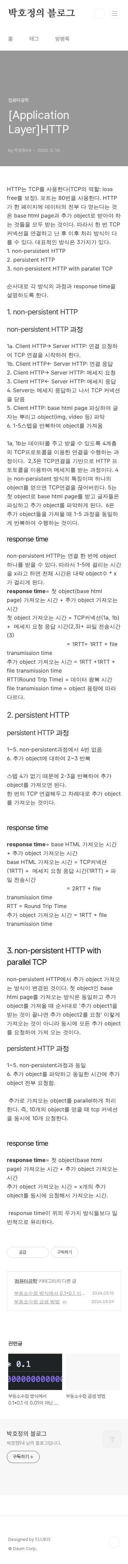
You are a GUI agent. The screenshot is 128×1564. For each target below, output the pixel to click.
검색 (99, 13)
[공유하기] (32, 1252)
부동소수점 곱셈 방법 (37, 1301)
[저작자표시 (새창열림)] (81, 1252)
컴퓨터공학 (26, 1281)
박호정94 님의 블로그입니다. (34, 1443)
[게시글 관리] (41, 1252)
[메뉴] (115, 13)
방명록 (62, 39)
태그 (34, 39)
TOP (114, 1542)
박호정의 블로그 (41, 13)
